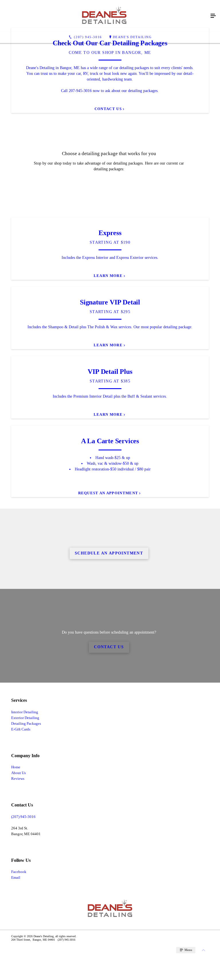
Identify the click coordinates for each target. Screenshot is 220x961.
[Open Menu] (213, 16)
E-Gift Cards (20, 729)
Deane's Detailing (132, 37)
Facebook (18, 872)
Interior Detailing (24, 712)
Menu (188, 950)
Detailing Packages (26, 723)
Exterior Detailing (25, 718)
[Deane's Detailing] (104, 16)
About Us (18, 773)
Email (15, 877)
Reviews (17, 778)
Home (15, 767)
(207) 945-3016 (23, 816)
